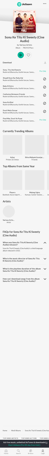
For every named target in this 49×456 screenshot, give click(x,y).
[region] (24, 430)
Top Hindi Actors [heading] (29, 438)
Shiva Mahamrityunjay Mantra (34, 157)
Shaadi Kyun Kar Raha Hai (13, 78)
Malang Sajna (34, 192)
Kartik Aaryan (24, 72)
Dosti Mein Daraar (10, 110)
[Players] (12, 180)
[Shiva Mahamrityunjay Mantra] (34, 145)
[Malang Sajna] (34, 180)
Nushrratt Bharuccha (10, 72)
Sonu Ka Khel (8, 102)
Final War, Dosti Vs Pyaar (12, 119)
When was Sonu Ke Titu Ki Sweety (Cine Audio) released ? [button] (20, 243)
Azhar (12, 157)
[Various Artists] (9, 211)
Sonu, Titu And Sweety (12, 70)
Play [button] (21, 55)
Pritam (8, 160)
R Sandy (35, 160)
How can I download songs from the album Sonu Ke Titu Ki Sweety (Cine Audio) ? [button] (21, 280)
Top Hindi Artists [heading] (10, 438)
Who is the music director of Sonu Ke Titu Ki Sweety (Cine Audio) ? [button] (21, 259)
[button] (28, 55)
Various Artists (25, 45)
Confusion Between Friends (14, 94)
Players (12, 192)
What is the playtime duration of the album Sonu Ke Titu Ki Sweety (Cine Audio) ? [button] (22, 269)
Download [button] (7, 62)
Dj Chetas (15, 160)
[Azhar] (12, 145)
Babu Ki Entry (8, 86)
